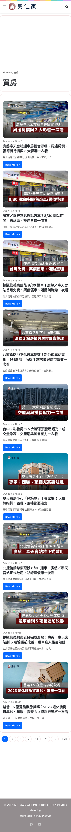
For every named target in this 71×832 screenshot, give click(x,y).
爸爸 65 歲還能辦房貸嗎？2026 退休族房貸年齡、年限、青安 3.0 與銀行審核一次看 (35, 709)
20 (45, 739)
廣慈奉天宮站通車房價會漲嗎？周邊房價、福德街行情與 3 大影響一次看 (35, 148)
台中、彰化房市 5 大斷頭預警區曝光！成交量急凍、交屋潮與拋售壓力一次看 (34, 431)
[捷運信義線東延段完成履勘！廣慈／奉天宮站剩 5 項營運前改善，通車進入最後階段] (35, 610)
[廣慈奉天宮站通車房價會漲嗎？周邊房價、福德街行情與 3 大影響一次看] (35, 119)
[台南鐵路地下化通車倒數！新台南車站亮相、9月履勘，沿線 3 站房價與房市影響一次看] (35, 327)
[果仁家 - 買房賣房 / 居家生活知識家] (22, 6)
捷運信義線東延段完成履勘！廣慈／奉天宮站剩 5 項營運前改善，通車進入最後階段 (35, 640)
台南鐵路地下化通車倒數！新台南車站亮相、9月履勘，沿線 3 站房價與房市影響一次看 (35, 359)
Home (8, 72)
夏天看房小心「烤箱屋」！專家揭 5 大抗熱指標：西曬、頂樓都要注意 (34, 501)
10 (37, 739)
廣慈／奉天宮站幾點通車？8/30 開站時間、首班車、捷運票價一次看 (33, 218)
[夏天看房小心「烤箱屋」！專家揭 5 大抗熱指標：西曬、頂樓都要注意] (35, 471)
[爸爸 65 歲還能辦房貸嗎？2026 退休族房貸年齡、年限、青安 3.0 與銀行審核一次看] (35, 680)
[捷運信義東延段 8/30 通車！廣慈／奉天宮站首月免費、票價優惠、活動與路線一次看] (35, 258)
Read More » (12, 164)
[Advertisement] (35, 769)
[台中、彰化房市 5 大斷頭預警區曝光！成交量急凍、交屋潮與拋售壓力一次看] (35, 402)
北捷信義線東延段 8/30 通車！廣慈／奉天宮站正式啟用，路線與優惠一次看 (35, 570)
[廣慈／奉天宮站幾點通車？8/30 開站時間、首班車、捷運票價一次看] (35, 189)
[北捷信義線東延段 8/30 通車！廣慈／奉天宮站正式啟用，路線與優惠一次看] (35, 541)
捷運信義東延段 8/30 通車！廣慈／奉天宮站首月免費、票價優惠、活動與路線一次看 (35, 288)
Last (64, 739)
